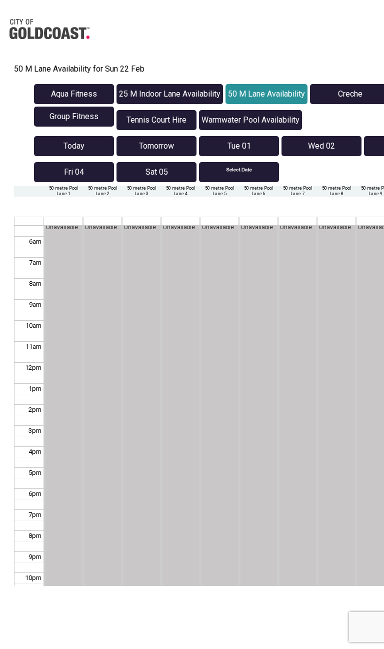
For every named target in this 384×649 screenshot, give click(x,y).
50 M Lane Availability (266, 94)
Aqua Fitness (74, 94)
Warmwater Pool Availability (251, 120)
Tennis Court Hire (156, 120)
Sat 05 (157, 172)
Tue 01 (239, 146)
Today (74, 146)
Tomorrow (156, 146)
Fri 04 (74, 172)
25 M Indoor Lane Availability (169, 94)
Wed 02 (321, 146)
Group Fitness (74, 116)
